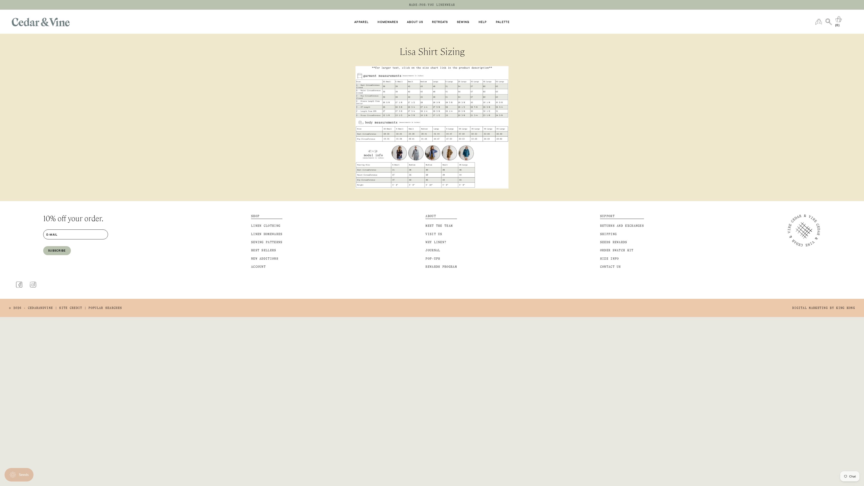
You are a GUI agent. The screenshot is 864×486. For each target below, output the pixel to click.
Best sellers (263, 250)
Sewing (463, 22)
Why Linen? (435, 242)
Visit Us (433, 234)
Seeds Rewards (613, 242)
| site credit (68, 308)
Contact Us (610, 266)
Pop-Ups (432, 258)
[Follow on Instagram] (33, 284)
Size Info (609, 258)
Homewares (388, 22)
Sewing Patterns (267, 242)
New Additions (264, 258)
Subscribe (57, 250)
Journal (432, 250)
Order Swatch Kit (617, 250)
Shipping (608, 234)
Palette (503, 22)
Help (483, 22)
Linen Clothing (265, 225)
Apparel (361, 22)
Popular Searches (105, 308)
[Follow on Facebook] (19, 284)
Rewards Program (441, 266)
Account (258, 266)
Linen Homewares (267, 234)
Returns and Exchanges (622, 225)
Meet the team (439, 225)
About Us (415, 22)
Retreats (440, 22)
